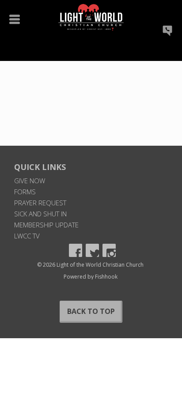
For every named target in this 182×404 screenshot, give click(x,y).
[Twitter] (92, 250)
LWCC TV (27, 235)
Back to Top (91, 311)
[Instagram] (109, 250)
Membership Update (46, 224)
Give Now (29, 180)
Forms (25, 191)
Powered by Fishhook (91, 276)
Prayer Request (40, 202)
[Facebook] (75, 250)
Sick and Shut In (40, 213)
